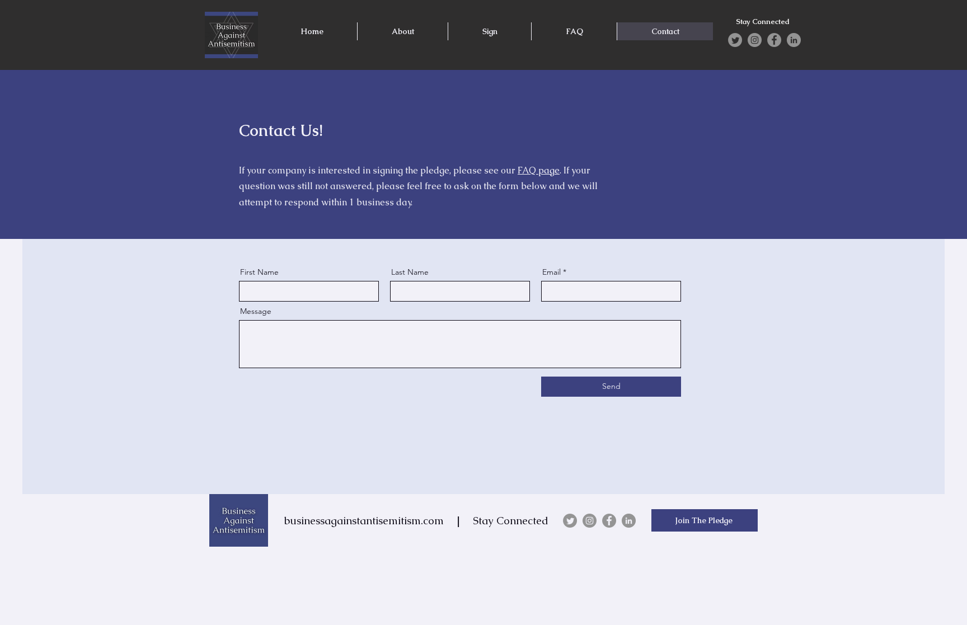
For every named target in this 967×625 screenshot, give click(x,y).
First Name (259, 272)
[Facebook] (774, 40)
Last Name (410, 272)
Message (255, 311)
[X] (735, 40)
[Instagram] (755, 40)
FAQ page (539, 170)
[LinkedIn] (794, 40)
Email (551, 272)
